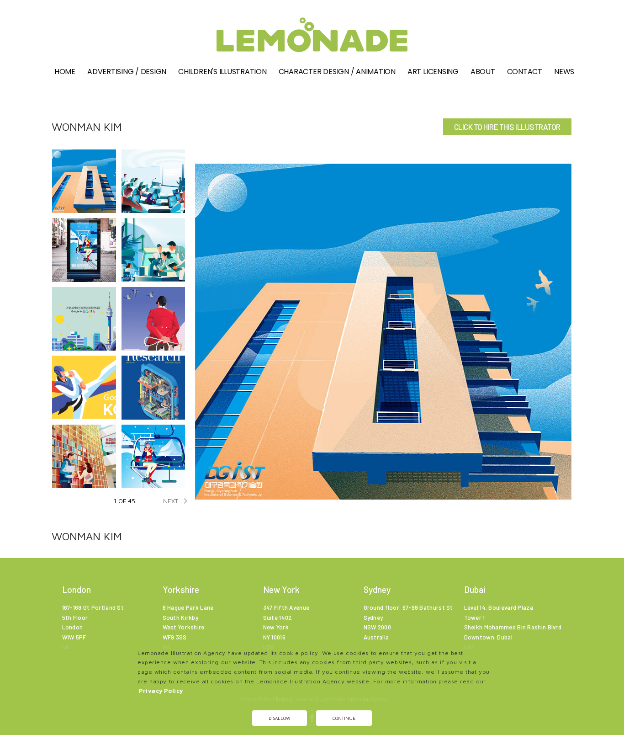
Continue (344, 718)
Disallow (280, 718)
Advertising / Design (126, 71)
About (483, 71)
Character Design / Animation (337, 71)
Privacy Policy (161, 690)
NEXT (177, 501)
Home (64, 71)
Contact (524, 71)
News (564, 71)
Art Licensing (433, 71)
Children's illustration (222, 71)
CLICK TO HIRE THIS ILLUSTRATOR (507, 126)
